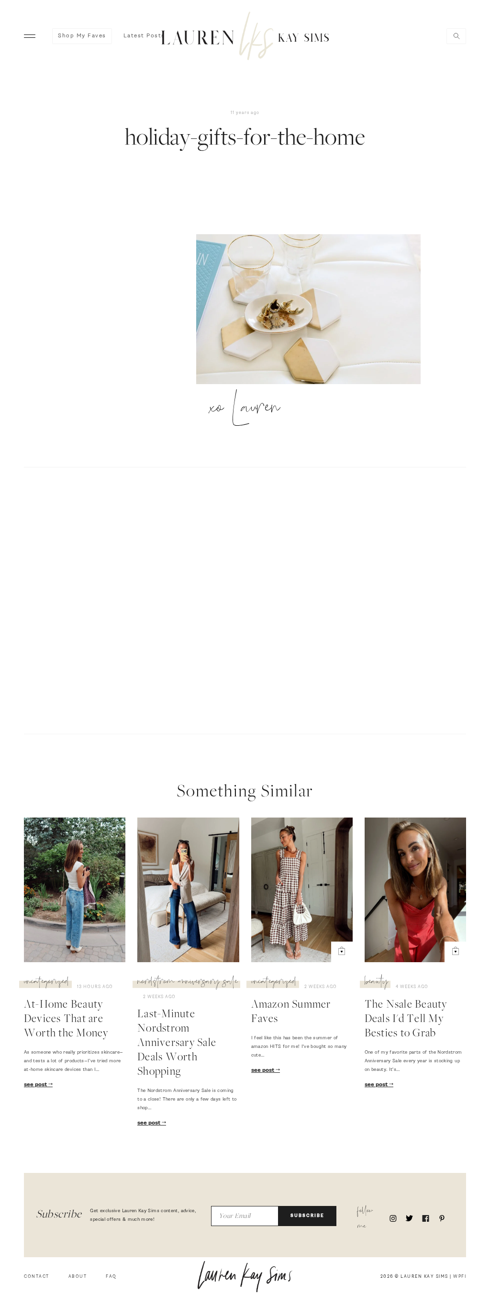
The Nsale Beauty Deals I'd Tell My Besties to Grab (406, 1020)
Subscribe (307, 1216)
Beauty (376, 982)
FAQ (111, 1276)
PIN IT (313, 310)
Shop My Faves (82, 36)
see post (36, 1085)
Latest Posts (144, 36)
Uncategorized (46, 982)
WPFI (459, 1276)
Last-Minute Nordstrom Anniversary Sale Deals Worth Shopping (176, 1043)
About (77, 1276)
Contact (36, 1276)
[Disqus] (245, 599)
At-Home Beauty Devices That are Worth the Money (66, 1020)
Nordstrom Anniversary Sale (187, 982)
